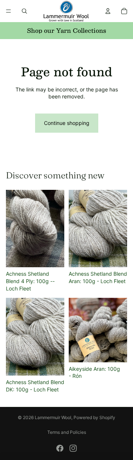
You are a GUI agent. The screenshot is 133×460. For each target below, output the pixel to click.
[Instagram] (73, 448)
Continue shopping (66, 123)
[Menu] (8, 11)
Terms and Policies (66, 432)
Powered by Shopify (94, 417)
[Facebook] (59, 448)
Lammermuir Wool (53, 417)
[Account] (108, 11)
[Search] (24, 11)
